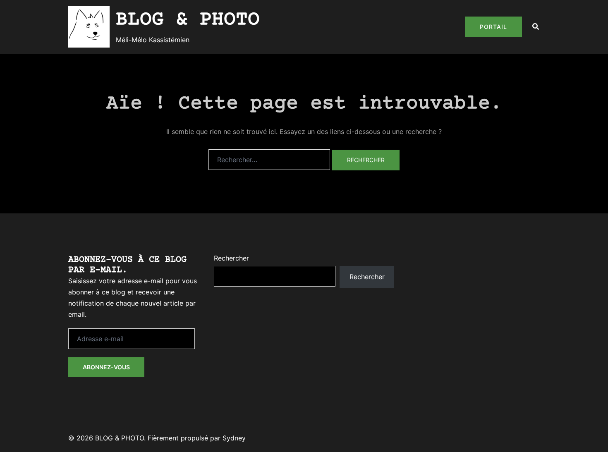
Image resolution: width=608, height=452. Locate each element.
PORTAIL (493, 26)
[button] (536, 27)
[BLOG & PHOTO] (89, 27)
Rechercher (231, 258)
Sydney (234, 438)
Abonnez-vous (106, 367)
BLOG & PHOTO (188, 20)
